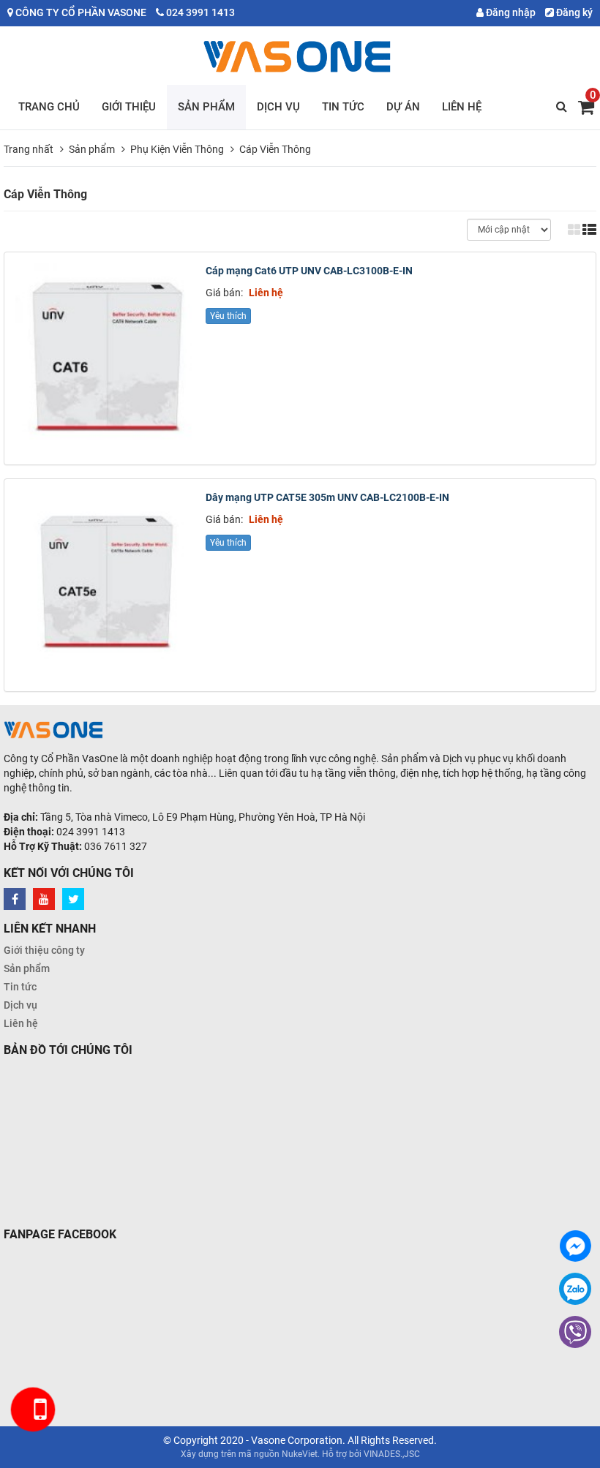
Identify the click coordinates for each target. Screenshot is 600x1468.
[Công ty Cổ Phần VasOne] (300, 56)
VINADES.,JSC (392, 1454)
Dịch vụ (278, 106)
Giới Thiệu (129, 106)
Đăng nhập (510, 12)
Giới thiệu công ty (44, 950)
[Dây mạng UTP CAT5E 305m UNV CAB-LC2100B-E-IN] (106, 581)
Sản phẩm (206, 106)
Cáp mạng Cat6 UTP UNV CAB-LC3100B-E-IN (309, 270)
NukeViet (300, 1454)
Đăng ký (573, 12)
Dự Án (403, 106)
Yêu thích (228, 316)
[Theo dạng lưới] (574, 229)
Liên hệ (461, 106)
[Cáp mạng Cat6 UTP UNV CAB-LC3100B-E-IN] (106, 354)
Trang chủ (49, 106)
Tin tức (343, 106)
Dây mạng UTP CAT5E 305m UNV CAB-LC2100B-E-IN (327, 497)
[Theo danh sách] (589, 229)
